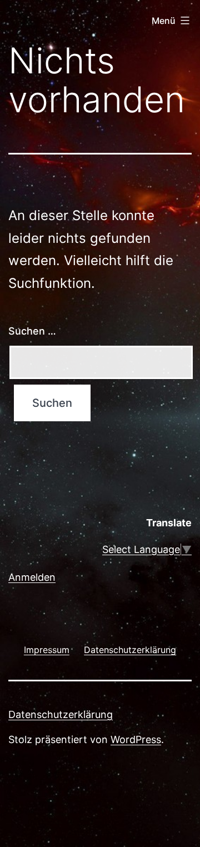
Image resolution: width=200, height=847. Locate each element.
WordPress (136, 739)
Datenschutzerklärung (60, 714)
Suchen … (32, 331)
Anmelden (32, 577)
